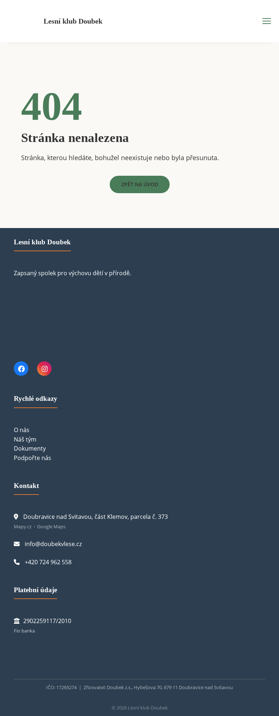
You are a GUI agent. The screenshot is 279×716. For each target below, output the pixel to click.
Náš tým (25, 439)
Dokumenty (30, 448)
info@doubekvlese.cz (53, 544)
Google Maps (51, 526)
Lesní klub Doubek (73, 21)
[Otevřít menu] (267, 21)
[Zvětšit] (33, 653)
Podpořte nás (32, 458)
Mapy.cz (23, 526)
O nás (21, 430)
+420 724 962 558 (48, 562)
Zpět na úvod (139, 184)
